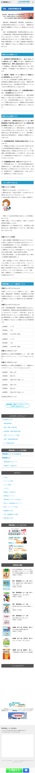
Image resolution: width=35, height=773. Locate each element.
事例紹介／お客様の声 (10, 465)
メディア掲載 (7, 484)
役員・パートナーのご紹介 (11, 507)
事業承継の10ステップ (10, 462)
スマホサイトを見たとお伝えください (14, 770)
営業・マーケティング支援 (11, 435)
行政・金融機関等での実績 (11, 514)
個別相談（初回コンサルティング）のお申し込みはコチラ (17, 405)
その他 (5, 477)
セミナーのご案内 (8, 481)
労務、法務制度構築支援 (11, 439)
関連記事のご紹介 (8, 518)
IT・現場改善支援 (9, 443)
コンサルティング (7, 419)
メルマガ (6, 488)
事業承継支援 (8, 423)
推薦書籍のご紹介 (8, 510)
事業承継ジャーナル (9, 496)
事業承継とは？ (6, 458)
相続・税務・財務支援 (10, 427)
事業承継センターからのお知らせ (11, 454)
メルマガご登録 (17, 709)
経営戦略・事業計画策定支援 (12, 431)
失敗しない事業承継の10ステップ (13, 503)
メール (26, 771)
